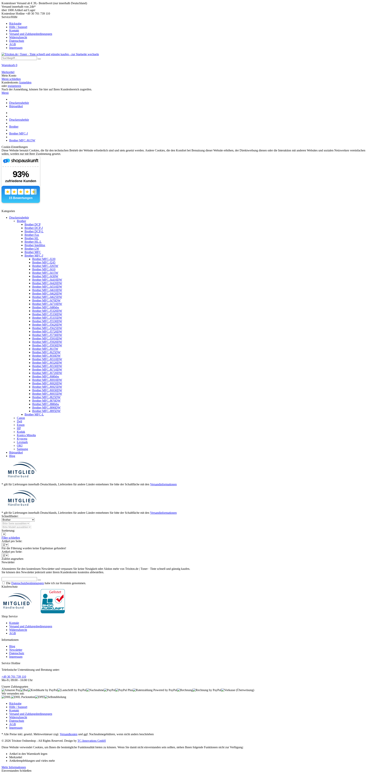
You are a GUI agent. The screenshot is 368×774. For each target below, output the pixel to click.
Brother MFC (33, 252)
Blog (12, 456)
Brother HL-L (33, 241)
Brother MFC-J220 (43, 259)
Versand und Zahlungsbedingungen (30, 34)
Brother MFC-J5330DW (47, 314)
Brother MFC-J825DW (46, 397)
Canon (21, 418)
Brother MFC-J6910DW (47, 380)
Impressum (15, 47)
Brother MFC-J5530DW (47, 321)
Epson (21, 424)
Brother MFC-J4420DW (47, 283)
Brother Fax (32, 234)
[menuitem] (184, 32)
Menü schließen (11, 79)
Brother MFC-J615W (45, 348)
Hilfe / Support (18, 27)
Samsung (22, 449)
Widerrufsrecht (18, 37)
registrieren (14, 86)
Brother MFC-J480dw (45, 307)
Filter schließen (11, 537)
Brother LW (32, 248)
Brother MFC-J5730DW (47, 335)
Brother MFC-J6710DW (47, 369)
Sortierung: (8, 530)
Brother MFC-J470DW (46, 300)
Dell (19, 421)
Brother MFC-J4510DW (47, 286)
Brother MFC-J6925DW (47, 386)
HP (19, 428)
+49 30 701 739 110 (14, 676)
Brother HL (32, 238)
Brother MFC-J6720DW (47, 373)
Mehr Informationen (14, 767)
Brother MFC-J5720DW (47, 331)
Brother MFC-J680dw (45, 376)
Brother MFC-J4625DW (47, 297)
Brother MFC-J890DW (46, 407)
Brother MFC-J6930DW (47, 390)
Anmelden (25, 82)
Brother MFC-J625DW (46, 352)
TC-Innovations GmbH (91, 740)
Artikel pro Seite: (12, 541)
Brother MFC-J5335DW (47, 317)
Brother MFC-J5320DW (47, 310)
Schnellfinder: (10, 516)
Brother (21, 221)
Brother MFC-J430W (45, 276)
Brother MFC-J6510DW (47, 359)
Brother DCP (33, 224)
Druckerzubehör (19, 217)
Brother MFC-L (34, 414)
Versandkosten (68, 734)
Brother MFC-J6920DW (47, 383)
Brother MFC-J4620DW (47, 293)
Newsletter (15, 649)
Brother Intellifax (35, 245)
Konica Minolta (26, 435)
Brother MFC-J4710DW (47, 304)
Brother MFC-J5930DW (47, 345)
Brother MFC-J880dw (45, 404)
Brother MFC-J (34, 255)
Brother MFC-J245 (43, 262)
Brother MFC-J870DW (46, 400)
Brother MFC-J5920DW (47, 342)
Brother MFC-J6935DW (47, 393)
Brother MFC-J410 (43, 269)
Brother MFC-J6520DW (47, 362)
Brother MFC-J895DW (46, 411)
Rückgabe (15, 23)
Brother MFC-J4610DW (47, 290)
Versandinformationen (163, 484)
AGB (12, 44)
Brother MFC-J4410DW (47, 279)
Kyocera (22, 438)
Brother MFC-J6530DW (47, 366)
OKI (19, 445)
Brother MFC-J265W (45, 266)
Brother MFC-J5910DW (47, 338)
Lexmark (22, 442)
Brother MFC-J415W (45, 272)
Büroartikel (16, 452)
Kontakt (14, 30)
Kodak (21, 431)
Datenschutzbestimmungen (27, 583)
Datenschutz (16, 40)
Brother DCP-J (34, 228)
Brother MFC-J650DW (46, 355)
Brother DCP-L (34, 231)
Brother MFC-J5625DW (47, 328)
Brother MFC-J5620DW (47, 324)
